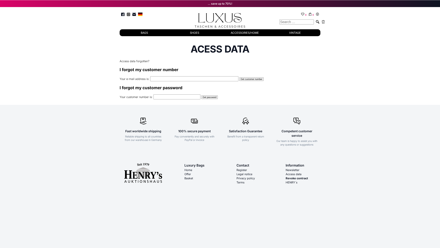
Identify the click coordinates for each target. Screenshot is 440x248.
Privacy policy (245, 178)
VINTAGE (295, 32)
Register (241, 170)
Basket (188, 178)
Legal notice (244, 174)
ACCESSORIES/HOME (245, 32)
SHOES (194, 32)
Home (188, 170)
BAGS (144, 32)
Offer (187, 174)
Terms (240, 182)
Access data (293, 174)
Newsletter (292, 170)
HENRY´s (291, 182)
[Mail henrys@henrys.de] (134, 15)
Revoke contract (297, 178)
